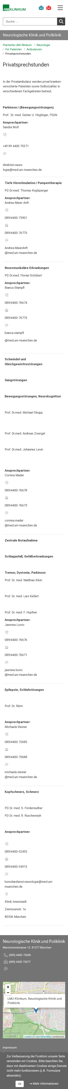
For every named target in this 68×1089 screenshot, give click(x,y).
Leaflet (27, 1036)
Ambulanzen (34, 49)
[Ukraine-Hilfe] (41, 8)
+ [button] (8, 986)
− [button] (8, 992)
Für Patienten (13, 49)
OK (19, 1083)
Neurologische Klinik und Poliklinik (32, 35)
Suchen (61, 21)
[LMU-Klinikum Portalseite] (14, 8)
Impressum (10, 1047)
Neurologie (43, 45)
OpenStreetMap (43, 1036)
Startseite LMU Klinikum (17, 45)
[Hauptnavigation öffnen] (60, 8)
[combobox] (34, 21)
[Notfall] (49, 8)
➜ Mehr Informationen (43, 1083)
